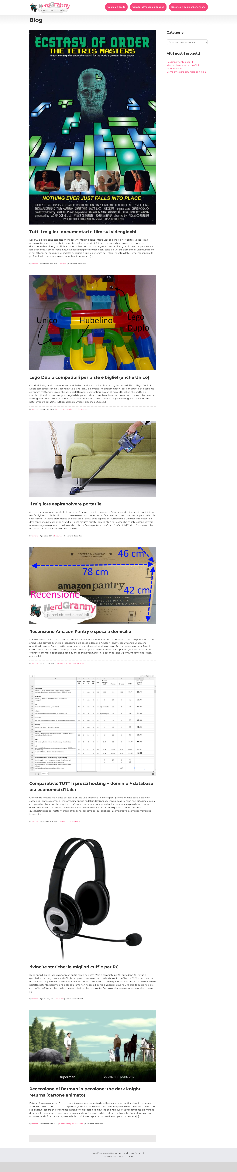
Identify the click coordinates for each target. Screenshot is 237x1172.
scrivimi (140, 1153)
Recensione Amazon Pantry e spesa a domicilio (80, 631)
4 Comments (74, 821)
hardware (58, 536)
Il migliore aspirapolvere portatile (65, 504)
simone (35, 264)
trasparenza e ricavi (122, 1156)
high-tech (63, 821)
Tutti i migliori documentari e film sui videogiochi (82, 231)
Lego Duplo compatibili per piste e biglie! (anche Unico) (89, 377)
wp (120, 1153)
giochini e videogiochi (65, 409)
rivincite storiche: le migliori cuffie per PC (74, 966)
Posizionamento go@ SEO (181, 62)
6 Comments (78, 663)
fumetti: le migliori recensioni (71, 1124)
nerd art (63, 264)
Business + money (63, 663)
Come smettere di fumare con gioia (186, 72)
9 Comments (81, 409)
